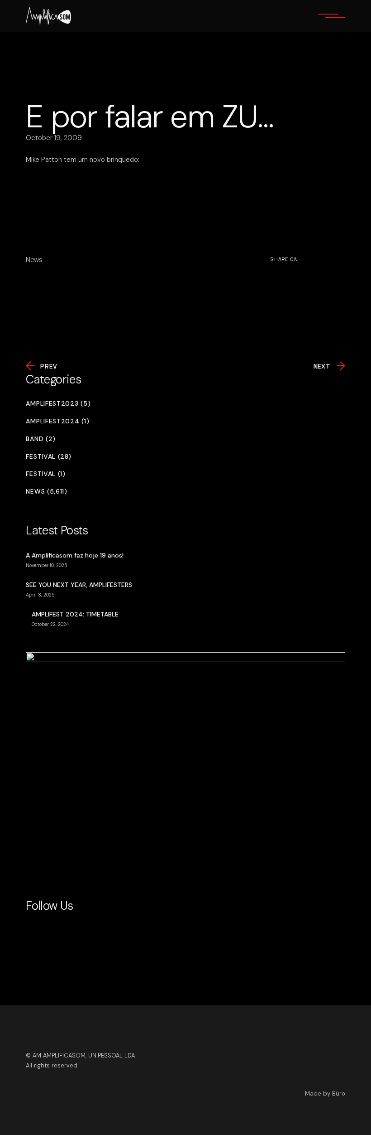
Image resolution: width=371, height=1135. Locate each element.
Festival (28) (48, 457)
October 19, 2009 (54, 137)
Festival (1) (45, 474)
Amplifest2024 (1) (57, 421)
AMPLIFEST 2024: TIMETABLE (75, 614)
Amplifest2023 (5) (58, 403)
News (34, 260)
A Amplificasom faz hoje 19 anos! (75, 555)
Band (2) (41, 439)
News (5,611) (46, 491)
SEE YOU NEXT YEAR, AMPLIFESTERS (79, 585)
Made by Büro (325, 1093)
